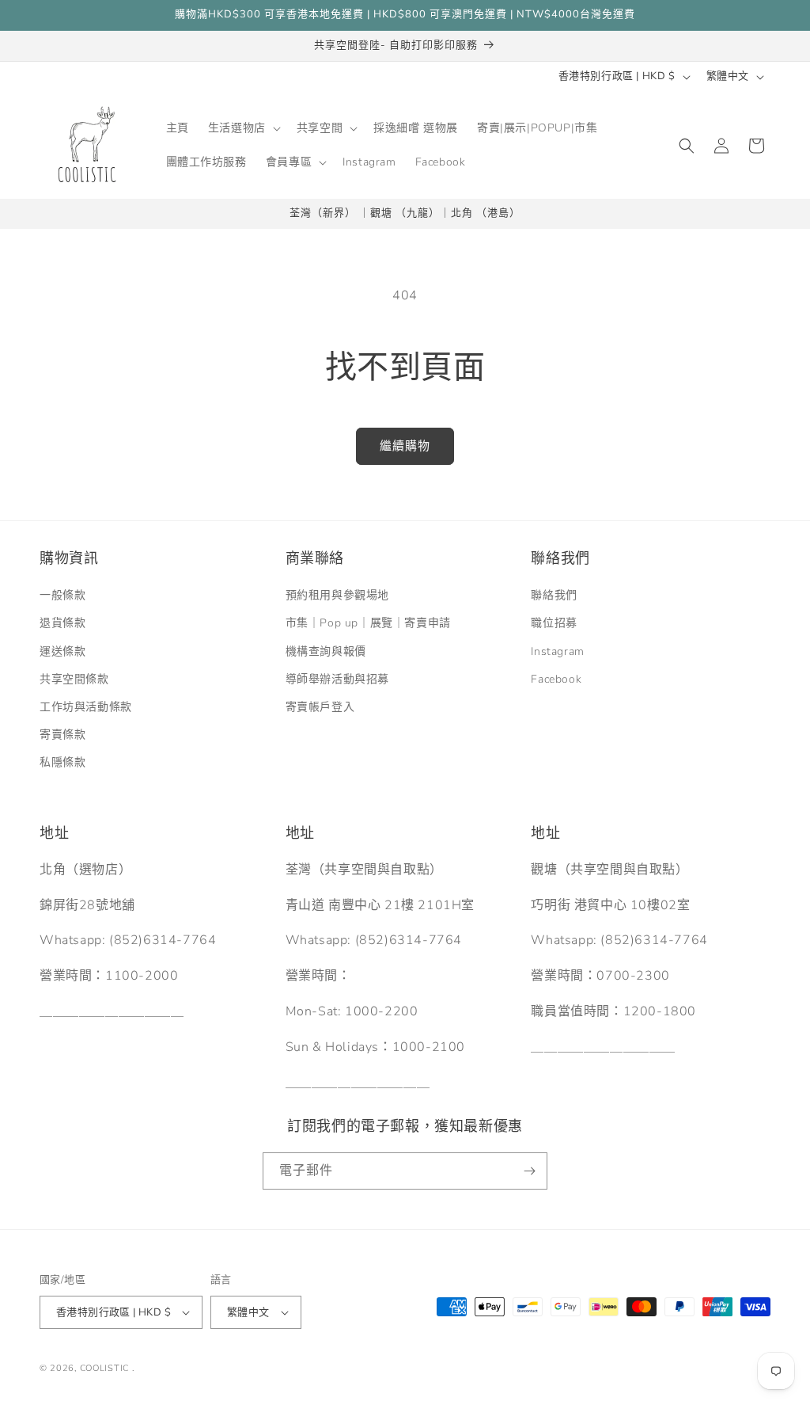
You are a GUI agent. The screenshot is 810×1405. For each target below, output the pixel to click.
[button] (243, 128)
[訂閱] (529, 1171)
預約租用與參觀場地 (337, 595)
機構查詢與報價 (326, 651)
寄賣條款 (62, 734)
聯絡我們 (554, 595)
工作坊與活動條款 (86, 706)
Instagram (557, 651)
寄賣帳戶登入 (320, 706)
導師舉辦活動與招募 (337, 679)
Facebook (556, 679)
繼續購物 (405, 446)
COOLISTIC (104, 1368)
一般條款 (62, 595)
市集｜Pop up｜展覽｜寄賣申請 (368, 622)
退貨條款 (62, 622)
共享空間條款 (74, 679)
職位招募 (554, 622)
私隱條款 (62, 762)
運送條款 (62, 651)
